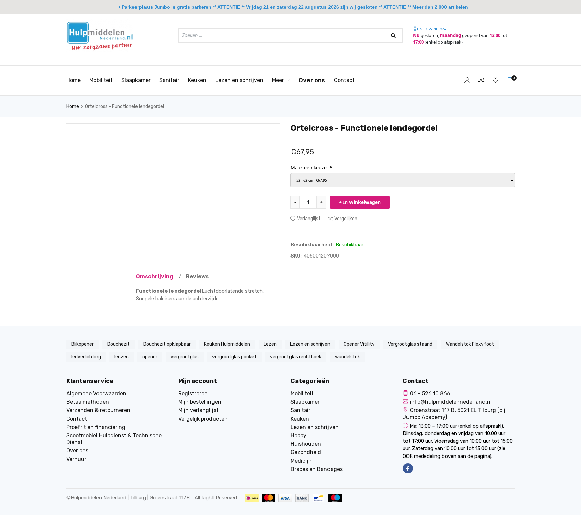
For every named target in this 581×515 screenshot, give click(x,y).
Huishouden (305, 444)
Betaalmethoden (87, 402)
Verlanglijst (309, 219)
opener (149, 357)
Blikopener (82, 344)
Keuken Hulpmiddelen (227, 344)
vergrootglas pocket (234, 357)
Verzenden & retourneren (98, 410)
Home (73, 80)
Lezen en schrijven (239, 80)
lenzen (121, 357)
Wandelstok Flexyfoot (470, 344)
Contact (344, 80)
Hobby (298, 435)
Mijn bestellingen (199, 402)
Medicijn (301, 461)
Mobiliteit (101, 80)
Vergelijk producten (203, 418)
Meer (278, 80)
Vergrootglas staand (410, 344)
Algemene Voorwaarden (96, 393)
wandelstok (347, 357)
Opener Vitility (359, 344)
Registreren (193, 393)
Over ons (312, 80)
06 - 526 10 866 (432, 29)
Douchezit (118, 344)
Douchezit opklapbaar (167, 344)
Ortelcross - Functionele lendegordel (124, 106)
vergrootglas (185, 357)
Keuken (197, 80)
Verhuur (76, 459)
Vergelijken (345, 219)
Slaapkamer (136, 80)
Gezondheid (305, 452)
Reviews (197, 276)
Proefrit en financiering (95, 427)
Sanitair (169, 80)
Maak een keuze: (311, 167)
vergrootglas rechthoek (295, 357)
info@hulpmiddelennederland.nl (451, 402)
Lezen (270, 344)
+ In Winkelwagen (360, 202)
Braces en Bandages (316, 469)
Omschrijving (154, 276)
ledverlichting (86, 357)
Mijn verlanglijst (198, 410)
